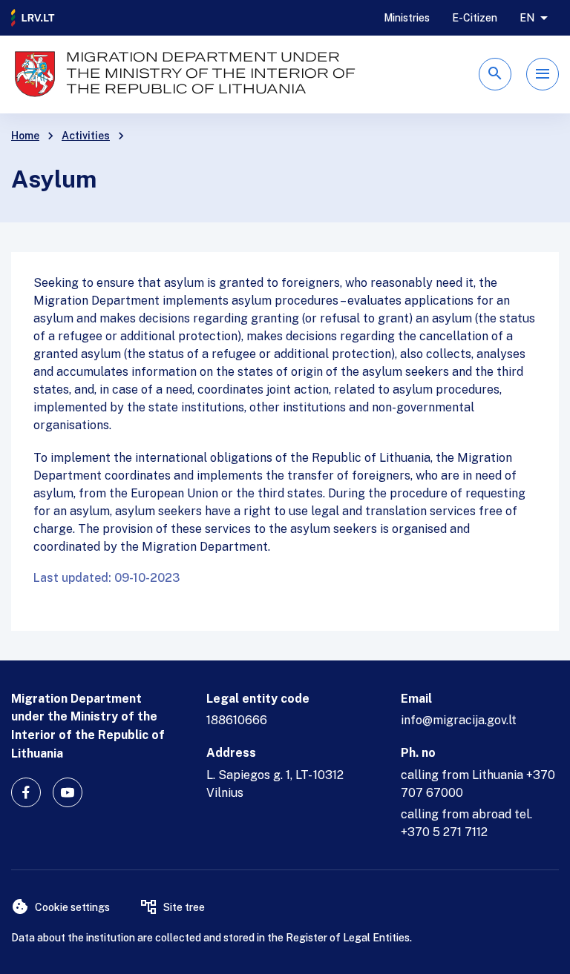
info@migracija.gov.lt (459, 720)
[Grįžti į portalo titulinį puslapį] (33, 18)
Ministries (407, 18)
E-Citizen (474, 18)
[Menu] (542, 74)
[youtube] (67, 792)
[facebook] (26, 792)
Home (25, 136)
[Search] (495, 74)
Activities (86, 136)
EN (527, 18)
